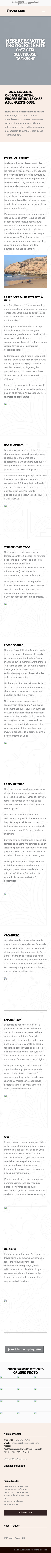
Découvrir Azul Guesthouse (16, 1486)
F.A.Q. (6, 1498)
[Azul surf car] (8, 1413)
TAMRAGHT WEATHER (14, 1538)
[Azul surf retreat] (25, 1401)
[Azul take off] (8, 1401)
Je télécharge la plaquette (24, 1349)
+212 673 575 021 (20, 2)
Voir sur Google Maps (15, 1459)
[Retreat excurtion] (25, 1377)
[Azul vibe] (25, 1389)
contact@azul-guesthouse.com (28, 3)
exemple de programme (16, 396)
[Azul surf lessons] (42, 1401)
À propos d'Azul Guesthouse (16, 1495)
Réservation (25, 1513)
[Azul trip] (42, 1389)
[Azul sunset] (25, 1413)
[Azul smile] (42, 1413)
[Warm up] (8, 1377)
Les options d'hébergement (16, 1492)
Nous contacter (11, 1504)
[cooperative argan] (42, 1377)
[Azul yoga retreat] (8, 1389)
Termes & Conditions (13, 1501)
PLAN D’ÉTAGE (11, 498)
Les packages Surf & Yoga (15, 1489)
